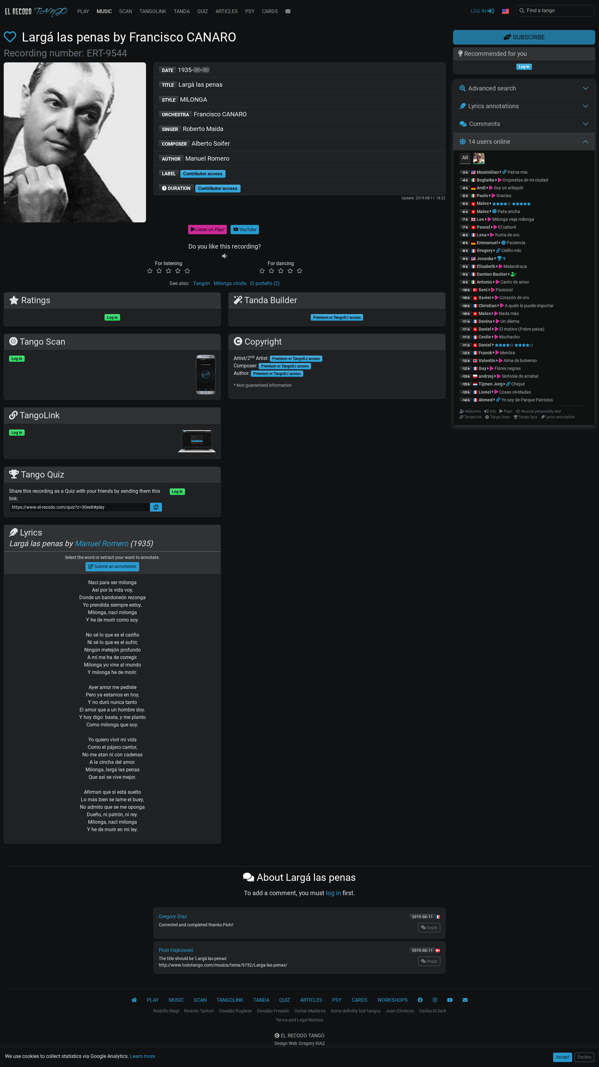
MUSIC (104, 11)
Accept (562, 1057)
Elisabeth (486, 266)
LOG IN (479, 11)
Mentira (507, 352)
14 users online (489, 141)
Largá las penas (192, 84)
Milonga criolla (230, 283)
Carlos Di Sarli (432, 1010)
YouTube (247, 229)
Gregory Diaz (173, 916)
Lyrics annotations (493, 106)
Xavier (485, 297)
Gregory (485, 250)
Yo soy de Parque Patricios (527, 399)
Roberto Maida (192, 129)
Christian (488, 305)
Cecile (485, 336)
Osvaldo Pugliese (235, 1010)
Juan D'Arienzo (400, 1010)
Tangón (201, 283)
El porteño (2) (265, 283)
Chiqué (518, 383)
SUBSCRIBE (528, 37)
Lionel (485, 392)
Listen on (209, 229)
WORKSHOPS (392, 1000)
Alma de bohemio (520, 360)
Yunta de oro (506, 234)
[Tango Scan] (495, 211)
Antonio (484, 281)
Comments (484, 124)
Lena (482, 234)
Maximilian (488, 172)
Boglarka (485, 179)
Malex (483, 203)
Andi (481, 187)
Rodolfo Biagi (166, 1010)
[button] (505, 11)
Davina (485, 321)
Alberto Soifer (196, 143)
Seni (483, 289)
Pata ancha (509, 211)
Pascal (483, 227)
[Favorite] (11, 37)
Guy (482, 368)
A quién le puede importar (529, 305)
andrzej (486, 376)
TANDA (182, 11)
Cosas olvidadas (514, 392)
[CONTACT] (287, 11)
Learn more (142, 1056)
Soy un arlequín (508, 187)
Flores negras (507, 368)
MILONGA (184, 99)
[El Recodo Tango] (134, 1000)
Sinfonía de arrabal (519, 376)
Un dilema (509, 321)
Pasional (504, 289)
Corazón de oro (514, 297)
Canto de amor (514, 281)
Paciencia (516, 242)
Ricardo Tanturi (199, 1010)
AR (465, 158)
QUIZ (202, 11)
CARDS (270, 11)
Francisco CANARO (204, 114)
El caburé (506, 227)
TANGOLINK (152, 11)
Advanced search (492, 88)
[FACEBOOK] (420, 1000)
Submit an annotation (114, 566)
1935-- (185, 70)
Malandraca (515, 266)
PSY (250, 11)
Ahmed (486, 399)
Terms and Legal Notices (299, 1019)
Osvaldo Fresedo (273, 1010)
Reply (431, 927)
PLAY (83, 11)
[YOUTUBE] (450, 1000)
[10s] (224, 256)
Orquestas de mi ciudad (525, 179)
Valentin (487, 360)
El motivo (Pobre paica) (521, 329)
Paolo (482, 195)
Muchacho (509, 336)
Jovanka (485, 258)
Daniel (485, 329)
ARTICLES (227, 11)
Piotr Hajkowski (176, 950)
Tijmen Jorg (491, 383)
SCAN (125, 11)
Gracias (503, 195)
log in (333, 893)
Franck (485, 352)
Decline (584, 1057)
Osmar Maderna (310, 1010)
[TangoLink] (505, 172)
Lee (480, 219)
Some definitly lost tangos (356, 1010)
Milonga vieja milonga (512, 219)
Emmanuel (487, 242)
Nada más (508, 313)
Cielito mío (511, 250)
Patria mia (518, 172)
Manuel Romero (195, 158)
